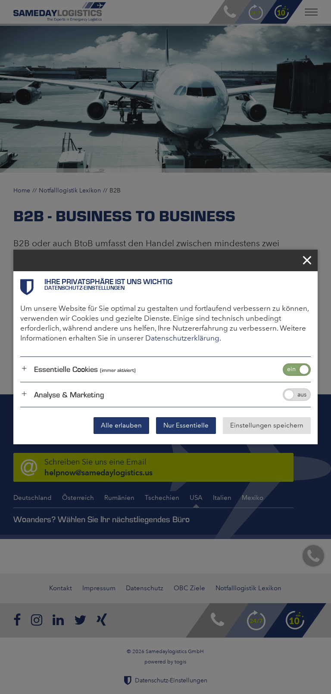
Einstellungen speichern (266, 425)
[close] (307, 260)
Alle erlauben (121, 425)
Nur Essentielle (186, 425)
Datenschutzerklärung (182, 338)
